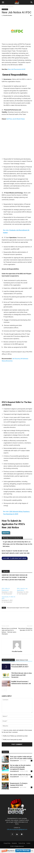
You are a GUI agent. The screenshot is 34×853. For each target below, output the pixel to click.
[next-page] (6, 690)
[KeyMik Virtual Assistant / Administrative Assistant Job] (6, 684)
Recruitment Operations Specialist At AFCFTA (25, 629)
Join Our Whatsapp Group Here (22, 850)
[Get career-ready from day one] (5, 777)
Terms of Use (21, 843)
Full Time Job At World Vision (15, 119)
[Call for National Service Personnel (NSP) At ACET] (6, 667)
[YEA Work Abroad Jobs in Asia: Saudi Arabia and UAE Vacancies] (6, 675)
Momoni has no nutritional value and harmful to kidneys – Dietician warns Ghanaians (9, 631)
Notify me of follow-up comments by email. (15, 736)
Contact (28, 843)
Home (3, 6)
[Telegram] (19, 19)
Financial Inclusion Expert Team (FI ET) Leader (18, 607)
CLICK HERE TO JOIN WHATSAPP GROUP (15, 558)
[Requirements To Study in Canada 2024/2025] (5, 785)
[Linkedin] (15, 19)
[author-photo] (17, 649)
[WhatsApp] (11, 19)
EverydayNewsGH (14, 760)
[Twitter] (7, 19)
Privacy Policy (7, 843)
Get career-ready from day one (20, 774)
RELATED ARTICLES (8, 660)
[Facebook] (3, 19)
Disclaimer (14, 843)
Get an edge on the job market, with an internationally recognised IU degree (20, 767)
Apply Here (6, 532)
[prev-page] (3, 690)
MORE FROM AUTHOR (22, 660)
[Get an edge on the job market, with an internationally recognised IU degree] (5, 767)
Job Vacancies (9, 6)
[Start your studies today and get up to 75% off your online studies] (5, 759)
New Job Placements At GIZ (16, 69)
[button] (17, 850)
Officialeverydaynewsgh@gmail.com (17, 829)
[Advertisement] (17, 139)
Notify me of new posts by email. (12, 739)
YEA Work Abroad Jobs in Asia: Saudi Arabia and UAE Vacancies (21, 675)
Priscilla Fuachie (7, 15)
